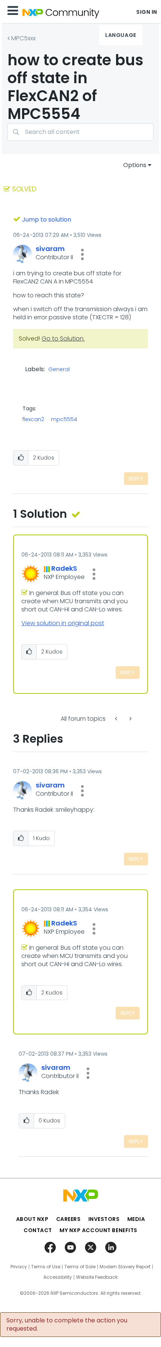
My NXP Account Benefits (98, 1230)
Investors (104, 1219)
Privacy (18, 1267)
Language (120, 35)
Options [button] (134, 165)
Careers (68, 1219)
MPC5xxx (23, 38)
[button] (82, 254)
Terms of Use (45, 1267)
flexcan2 (33, 419)
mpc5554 (64, 419)
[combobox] (80, 132)
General (59, 369)
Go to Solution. (63, 338)
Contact (38, 1230)
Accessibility (57, 1277)
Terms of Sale (79, 1267)
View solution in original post (62, 623)
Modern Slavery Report (125, 1267)
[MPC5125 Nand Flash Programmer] (130, 718)
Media (136, 1219)
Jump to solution (46, 219)
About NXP (32, 1219)
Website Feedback (97, 1277)
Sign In (146, 12)
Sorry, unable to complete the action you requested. (66, 1324)
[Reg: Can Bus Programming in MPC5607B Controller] (117, 718)
